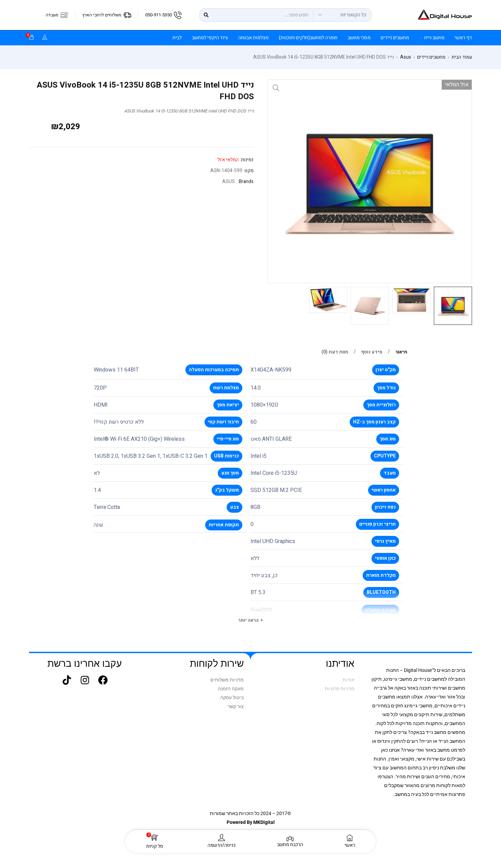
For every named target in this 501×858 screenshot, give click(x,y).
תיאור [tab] (401, 352)
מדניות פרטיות (339, 688)
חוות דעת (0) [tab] (334, 352)
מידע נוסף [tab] (371, 352)
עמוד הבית (462, 57)
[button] (276, 88)
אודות (348, 679)
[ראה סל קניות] (31, 37)
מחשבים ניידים (431, 57)
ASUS (228, 181)
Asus (405, 57)
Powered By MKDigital (251, 822)
